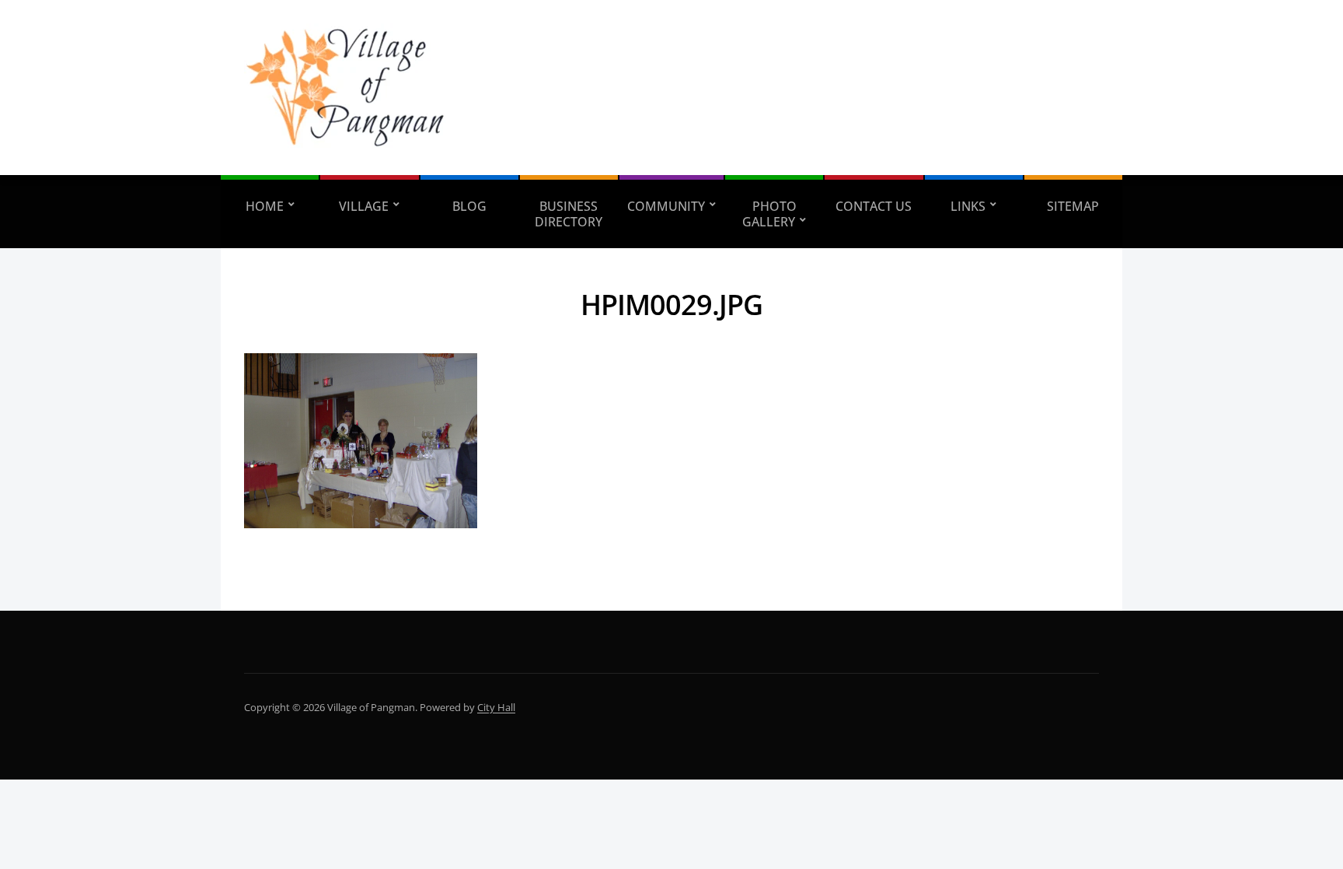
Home (265, 206)
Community (666, 206)
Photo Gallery (769, 214)
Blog (469, 206)
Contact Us (873, 206)
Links (968, 206)
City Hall (496, 707)
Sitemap (1073, 206)
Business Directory (568, 214)
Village (364, 206)
